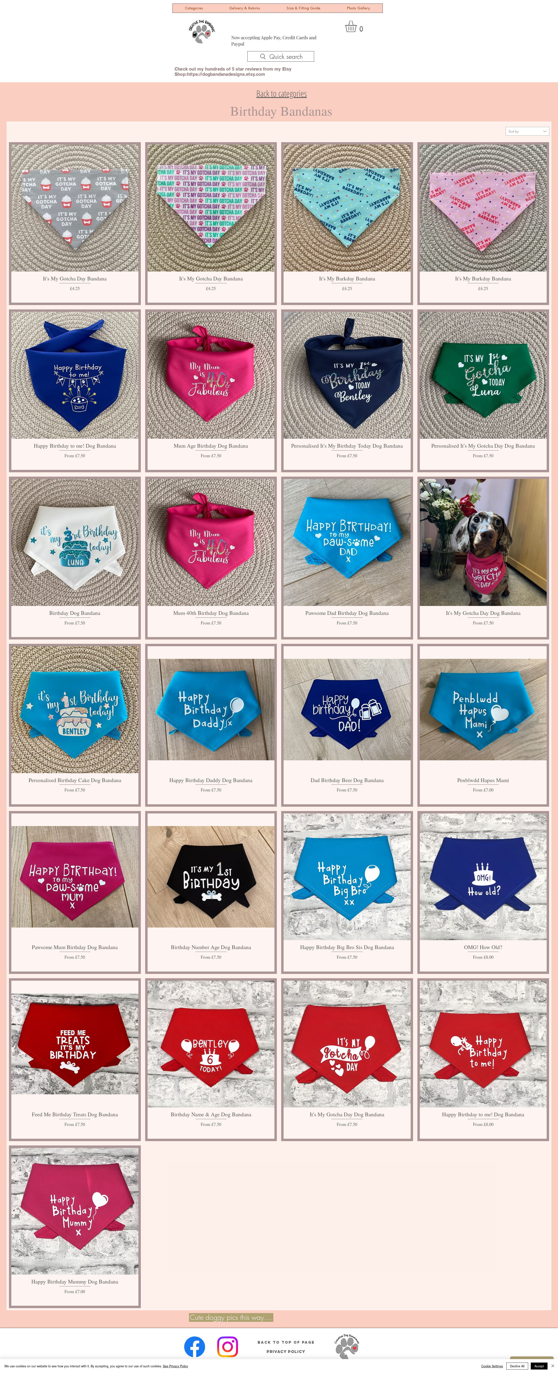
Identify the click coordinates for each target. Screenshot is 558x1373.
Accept (539, 1366)
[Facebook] (195, 1347)
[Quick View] (74, 208)
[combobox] (527, 131)
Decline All (517, 1366)
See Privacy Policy (175, 1366)
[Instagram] (228, 1347)
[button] (357, 26)
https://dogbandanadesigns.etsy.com (226, 74)
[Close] (552, 1366)
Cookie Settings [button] (492, 1366)
